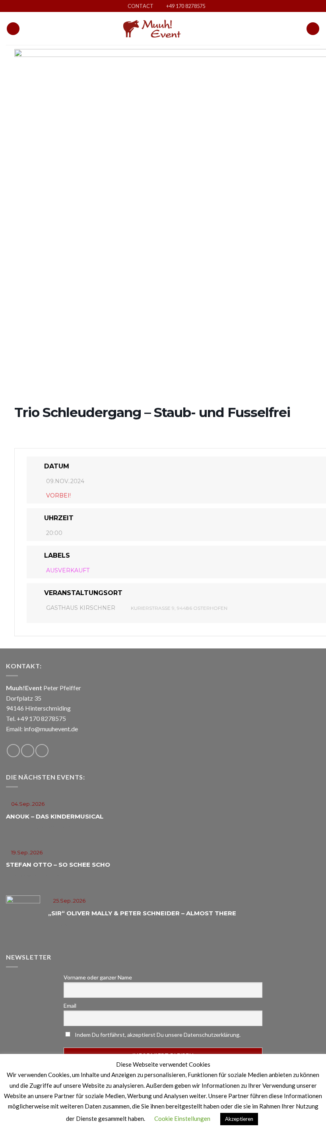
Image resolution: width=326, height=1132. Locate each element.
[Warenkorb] (313, 28)
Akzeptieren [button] (239, 1119)
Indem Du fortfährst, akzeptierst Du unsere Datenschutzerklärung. (157, 1034)
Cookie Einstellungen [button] (182, 1118)
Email (70, 1005)
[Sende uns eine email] (27, 750)
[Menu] (13, 28)
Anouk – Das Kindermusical (54, 816)
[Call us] (42, 750)
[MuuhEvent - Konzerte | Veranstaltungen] (163, 28)
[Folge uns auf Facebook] (13, 750)
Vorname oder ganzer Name (98, 977)
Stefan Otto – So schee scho (58, 864)
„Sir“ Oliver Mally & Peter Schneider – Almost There (142, 913)
